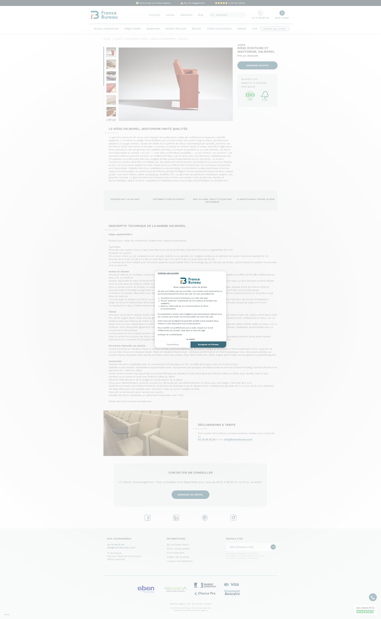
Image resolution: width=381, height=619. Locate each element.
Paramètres (173, 344)
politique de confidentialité (170, 335)
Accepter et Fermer (208, 344)
